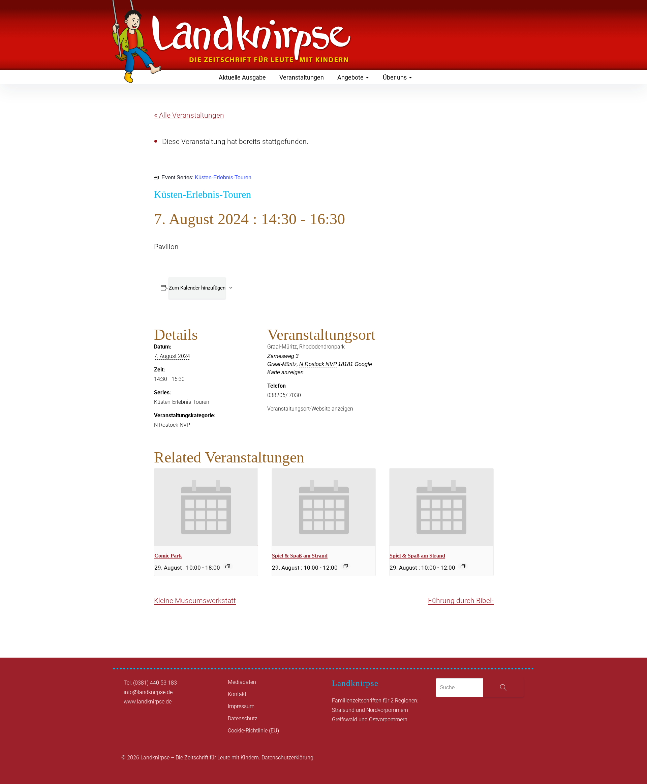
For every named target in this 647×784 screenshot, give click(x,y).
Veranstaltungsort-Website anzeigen (310, 408)
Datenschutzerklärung (287, 757)
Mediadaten (242, 682)
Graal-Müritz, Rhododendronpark (306, 346)
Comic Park (168, 556)
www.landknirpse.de (148, 701)
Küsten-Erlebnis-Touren (181, 402)
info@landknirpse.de (148, 692)
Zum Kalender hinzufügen (197, 288)
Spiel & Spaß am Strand (300, 556)
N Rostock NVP (172, 425)
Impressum (241, 706)
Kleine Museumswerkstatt (195, 601)
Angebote (350, 77)
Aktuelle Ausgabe (242, 77)
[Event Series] (227, 566)
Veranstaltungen (301, 77)
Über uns (395, 77)
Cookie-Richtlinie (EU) (253, 730)
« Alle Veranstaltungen (189, 115)
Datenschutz (242, 718)
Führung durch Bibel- (461, 601)
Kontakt (237, 694)
